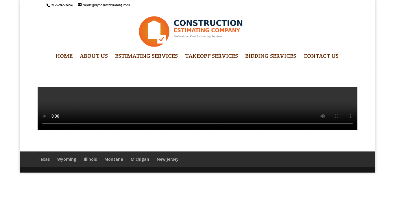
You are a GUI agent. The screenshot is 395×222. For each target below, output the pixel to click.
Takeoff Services (211, 57)
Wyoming (66, 159)
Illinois (90, 159)
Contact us (321, 57)
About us (94, 57)
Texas (44, 159)
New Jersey (168, 159)
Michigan (140, 159)
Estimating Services (146, 57)
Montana (113, 159)
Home (64, 57)
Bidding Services (270, 57)
